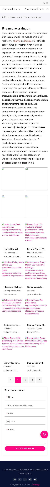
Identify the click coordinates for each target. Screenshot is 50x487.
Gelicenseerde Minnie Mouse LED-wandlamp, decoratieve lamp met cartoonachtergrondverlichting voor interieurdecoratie (13, 325)
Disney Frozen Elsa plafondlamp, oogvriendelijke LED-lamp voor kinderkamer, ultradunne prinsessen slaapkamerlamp (36, 325)
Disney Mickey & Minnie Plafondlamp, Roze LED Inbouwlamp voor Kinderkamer (36, 363)
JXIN (4, 17)
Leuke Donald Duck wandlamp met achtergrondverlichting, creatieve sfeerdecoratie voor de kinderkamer (13, 249)
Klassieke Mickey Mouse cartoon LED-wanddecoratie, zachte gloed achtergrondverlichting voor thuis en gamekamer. (13, 287)
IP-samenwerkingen (32, 17)
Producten (15, 17)
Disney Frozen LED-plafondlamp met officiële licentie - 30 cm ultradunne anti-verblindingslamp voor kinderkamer (13, 363)
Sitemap (36, 485)
